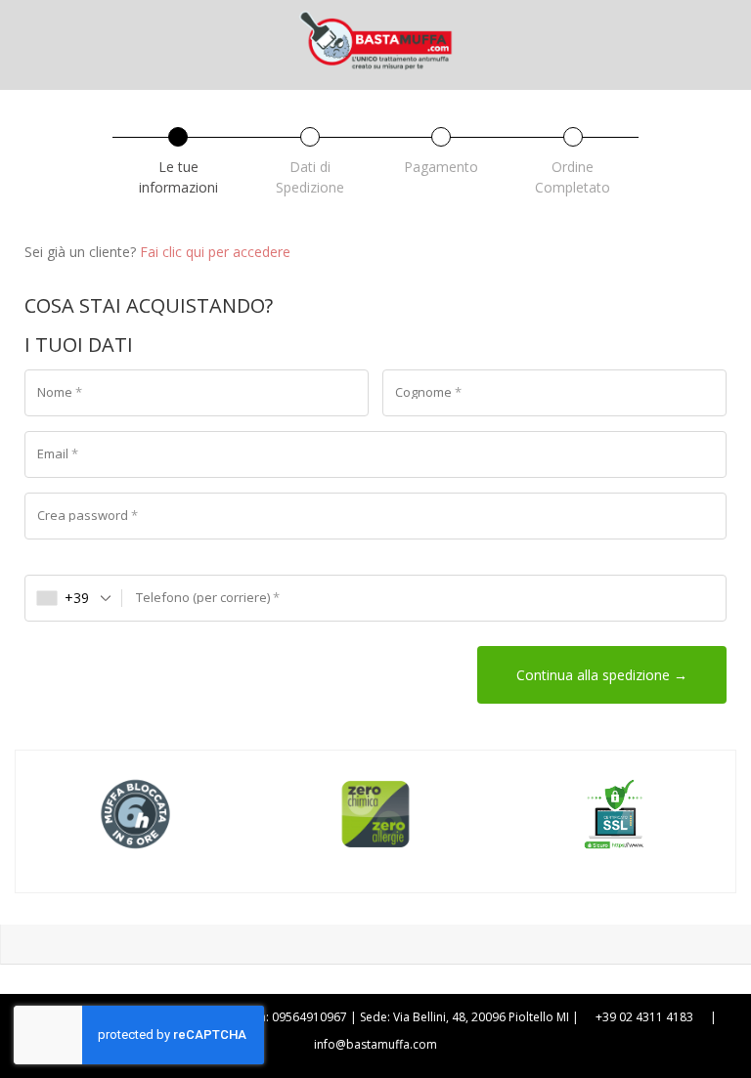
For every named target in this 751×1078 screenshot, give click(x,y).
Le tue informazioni (178, 176)
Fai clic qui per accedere (215, 251)
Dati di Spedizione (310, 176)
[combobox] (73, 598)
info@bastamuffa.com (375, 1044)
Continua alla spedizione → (601, 675)
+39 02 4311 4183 (644, 1017)
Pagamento (441, 166)
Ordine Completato (572, 176)
